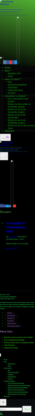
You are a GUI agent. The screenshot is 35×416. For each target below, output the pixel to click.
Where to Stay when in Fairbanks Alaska (19, 342)
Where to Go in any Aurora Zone (21, 126)
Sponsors (10, 318)
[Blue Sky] (1, 62)
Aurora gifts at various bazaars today (16, 227)
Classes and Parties (11, 348)
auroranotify (13, 237)
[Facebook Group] (13, 62)
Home (7, 67)
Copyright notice (13, 326)
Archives (10, 321)
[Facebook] (7, 62)
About (9, 313)
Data (5, 361)
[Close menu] (0, 355)
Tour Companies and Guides (14, 340)
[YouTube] (10, 62)
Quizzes (11, 93)
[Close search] (3, 402)
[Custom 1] (18, 62)
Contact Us (11, 315)
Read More (11, 249)
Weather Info (14, 73)
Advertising (11, 323)
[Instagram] (4, 62)
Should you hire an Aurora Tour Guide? (18, 337)
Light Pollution (15, 90)
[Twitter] (16, 62)
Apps (10, 76)
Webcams (9, 131)
